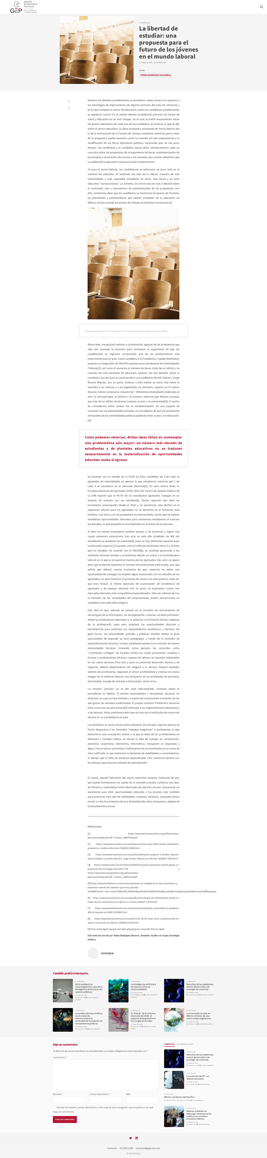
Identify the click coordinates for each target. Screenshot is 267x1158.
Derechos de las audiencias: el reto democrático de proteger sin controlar (200, 987)
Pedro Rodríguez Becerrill (155, 75)
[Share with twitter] (68, 101)
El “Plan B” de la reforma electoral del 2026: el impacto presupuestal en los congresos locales (143, 1017)
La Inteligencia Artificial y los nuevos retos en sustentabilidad (143, 987)
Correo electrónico (99, 1094)
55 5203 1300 (126, 1148)
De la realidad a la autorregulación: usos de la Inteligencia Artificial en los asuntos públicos (88, 988)
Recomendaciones (184, 1044)
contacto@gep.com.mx (148, 1148)
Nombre (58, 1094)
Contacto (112, 1148)
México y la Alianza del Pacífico (179, 1097)
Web (128, 1094)
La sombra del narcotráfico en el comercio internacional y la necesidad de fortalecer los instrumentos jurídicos (88, 1018)
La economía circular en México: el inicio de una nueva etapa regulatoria (198, 1016)
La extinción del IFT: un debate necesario (197, 1077)
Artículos (145, 23)
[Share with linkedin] (68, 108)
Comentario (60, 1057)
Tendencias (169, 1044)
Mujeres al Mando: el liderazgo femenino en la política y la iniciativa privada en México (198, 1115)
